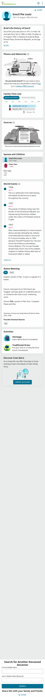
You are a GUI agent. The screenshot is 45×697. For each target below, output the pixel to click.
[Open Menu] (42, 3)
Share (39, 10)
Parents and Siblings (28, 98)
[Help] (38, 3)
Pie (6, 272)
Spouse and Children (11, 98)
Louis (11, 272)
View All (7, 260)
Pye (6, 324)
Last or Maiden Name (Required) (12, 676)
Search (22, 686)
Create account (22, 382)
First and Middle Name (9, 667)
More (6, 45)
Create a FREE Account (25, 86)
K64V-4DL (34, 17)
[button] (22, 160)
